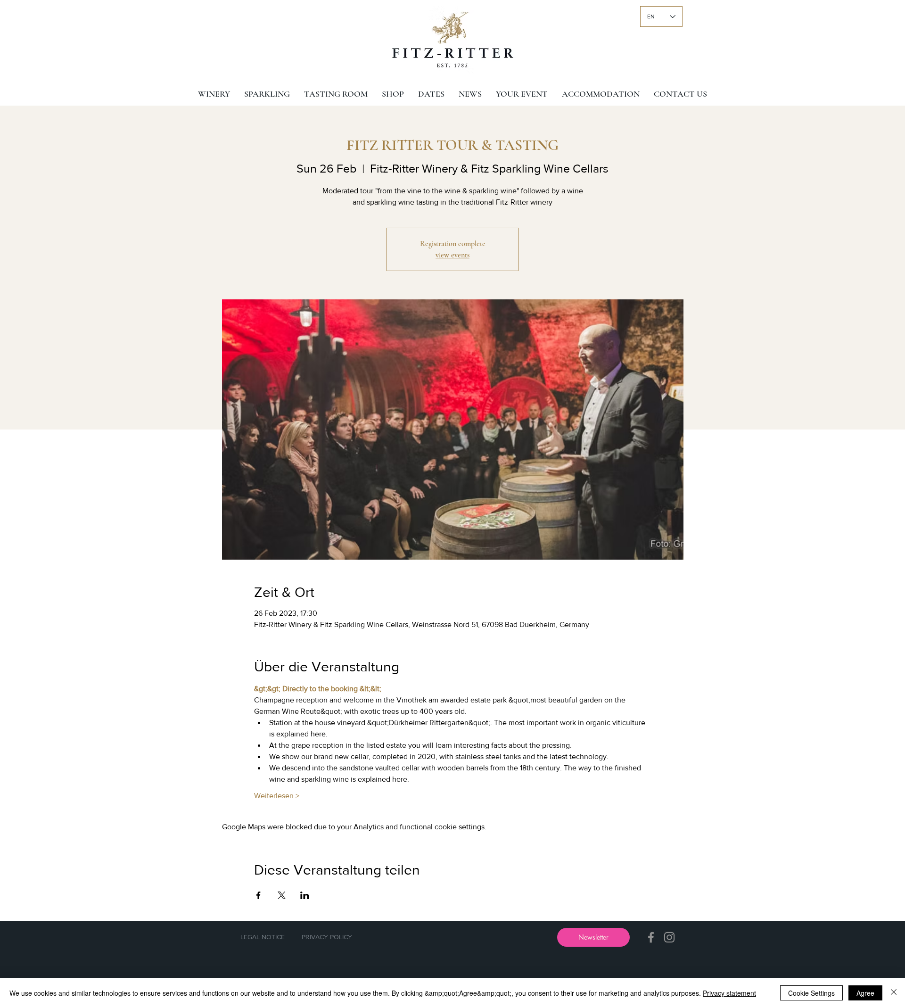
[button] (593, 937)
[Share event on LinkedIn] (304, 895)
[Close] (893, 992)
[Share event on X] (281, 895)
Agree (865, 993)
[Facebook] (651, 937)
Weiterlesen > (276, 796)
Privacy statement (729, 993)
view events (452, 255)
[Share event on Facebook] (258, 895)
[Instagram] (669, 937)
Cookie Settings (811, 993)
